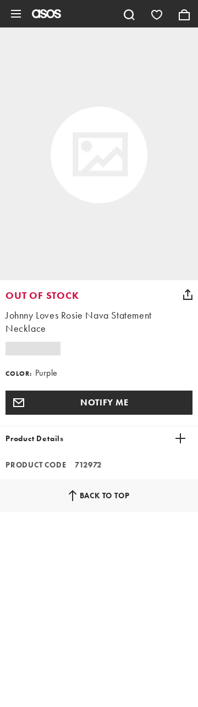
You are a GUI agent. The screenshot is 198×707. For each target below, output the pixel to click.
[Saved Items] (156, 13)
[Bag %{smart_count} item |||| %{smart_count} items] (184, 13)
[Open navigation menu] (16, 13)
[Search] (129, 13)
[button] (99, 403)
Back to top (105, 495)
